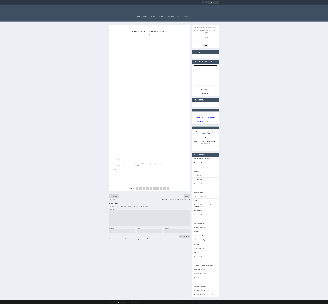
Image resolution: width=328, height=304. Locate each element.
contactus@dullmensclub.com (205, 148)
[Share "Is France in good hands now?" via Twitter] (140, 188)
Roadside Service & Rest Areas (203, 265)
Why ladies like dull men (201, 290)
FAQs (195, 200)
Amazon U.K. (205, 93)
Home (139, 16)
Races (195, 261)
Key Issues (197, 215)
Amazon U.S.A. (205, 89)
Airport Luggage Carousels (202, 158)
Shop (178, 16)
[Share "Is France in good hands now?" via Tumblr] (147, 188)
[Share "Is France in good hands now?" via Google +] (144, 188)
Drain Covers (198, 188)
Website (166, 228)
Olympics (196, 244)
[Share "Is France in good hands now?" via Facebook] (137, 188)
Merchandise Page (199, 236)
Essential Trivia (198, 192)
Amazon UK (200, 118)
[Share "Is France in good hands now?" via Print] (168, 188)
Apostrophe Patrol (199, 163)
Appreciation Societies (200, 167)
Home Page (197, 210)
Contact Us (187, 16)
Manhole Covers (199, 227)
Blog (195, 171)
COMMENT (112, 209)
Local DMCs (197, 219)
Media (153, 16)
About (145, 16)
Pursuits (161, 16)
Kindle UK (200, 122)
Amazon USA (211, 118)
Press (195, 252)
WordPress (137, 302)
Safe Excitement (198, 273)
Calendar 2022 (198, 179)
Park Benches (198, 248)
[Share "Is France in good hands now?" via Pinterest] (151, 188)
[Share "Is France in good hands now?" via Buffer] (157, 188)
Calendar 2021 (198, 175)
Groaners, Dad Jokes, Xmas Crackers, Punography (204, 205)
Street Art (197, 282)
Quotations (197, 257)
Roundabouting (198, 269)
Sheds (196, 278)
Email (139, 228)
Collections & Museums (201, 184)
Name (111, 228)
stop (205, 45)
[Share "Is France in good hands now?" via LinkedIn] (154, 188)
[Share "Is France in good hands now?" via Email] (164, 188)
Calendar (170, 16)
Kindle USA (210, 122)
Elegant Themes (121, 302)
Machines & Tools (199, 223)
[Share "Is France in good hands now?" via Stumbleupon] (161, 188)
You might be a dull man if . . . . (203, 294)
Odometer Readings (200, 240)
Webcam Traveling (199, 286)
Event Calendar (198, 196)
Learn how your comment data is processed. (144, 239)
